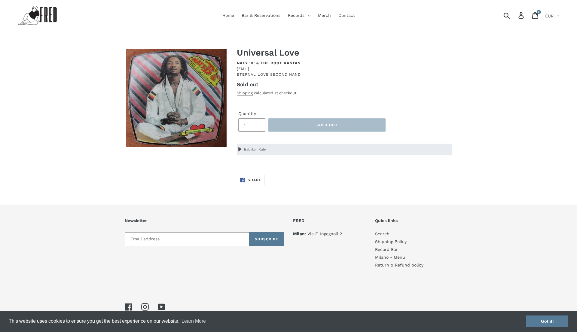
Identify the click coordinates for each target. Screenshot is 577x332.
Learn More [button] (194, 321)
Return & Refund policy (399, 265)
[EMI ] (243, 68)
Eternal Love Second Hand (269, 74)
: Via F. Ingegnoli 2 (317, 233)
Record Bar (386, 249)
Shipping (245, 93)
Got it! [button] (547, 321)
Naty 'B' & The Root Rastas (269, 63)
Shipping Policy (391, 241)
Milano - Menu (390, 257)
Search (382, 233)
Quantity (247, 113)
